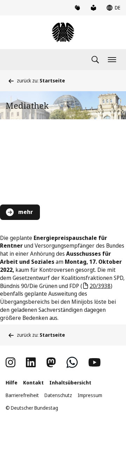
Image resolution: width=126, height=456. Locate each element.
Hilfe (12, 382)
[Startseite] (63, 32)
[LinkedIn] (31, 362)
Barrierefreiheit (22, 395)
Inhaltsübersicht (70, 382)
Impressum (90, 395)
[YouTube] (94, 362)
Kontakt (33, 382)
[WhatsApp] (72, 362)
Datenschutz (58, 395)
